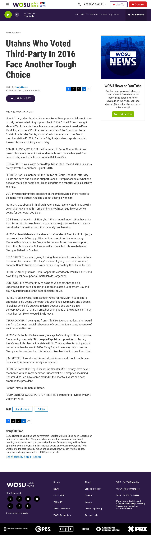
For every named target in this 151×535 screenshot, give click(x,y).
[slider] (21, 14)
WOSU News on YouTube (123, 86)
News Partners (13, 32)
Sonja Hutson (21, 87)
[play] (8, 14)
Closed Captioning (93, 509)
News (56, 489)
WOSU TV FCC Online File (127, 495)
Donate (139, 4)
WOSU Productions (62, 515)
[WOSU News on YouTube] (123, 57)
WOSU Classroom (62, 509)
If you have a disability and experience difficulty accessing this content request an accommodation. (130, 505)
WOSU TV (58, 502)
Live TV (120, 4)
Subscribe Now (123, 114)
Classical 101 (60, 495)
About (88, 482)
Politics (41, 409)
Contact (88, 502)
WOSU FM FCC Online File (127, 482)
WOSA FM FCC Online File (128, 489)
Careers (88, 495)
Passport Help (91, 515)
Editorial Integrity (93, 489)
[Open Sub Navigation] (106, 4)
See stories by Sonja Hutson (23, 457)
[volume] (16, 14)
